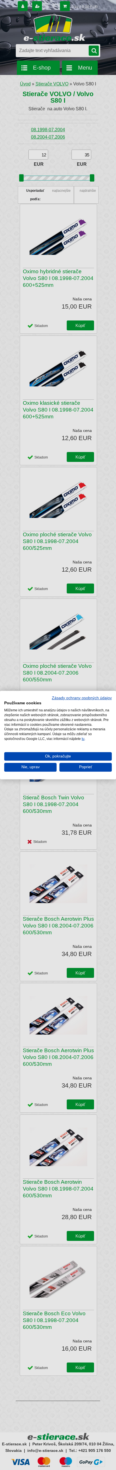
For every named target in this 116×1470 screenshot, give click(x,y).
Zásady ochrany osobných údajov (82, 698)
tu (83, 739)
